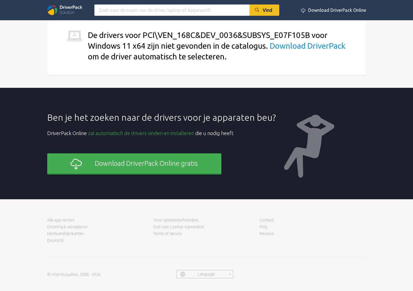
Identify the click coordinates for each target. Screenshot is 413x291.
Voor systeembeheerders (176, 220)
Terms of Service (167, 233)
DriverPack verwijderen (67, 227)
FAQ (263, 227)
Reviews (267, 233)
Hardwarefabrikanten (65, 233)
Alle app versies (60, 220)
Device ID (55, 240)
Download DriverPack (307, 45)
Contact (267, 220)
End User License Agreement (178, 227)
